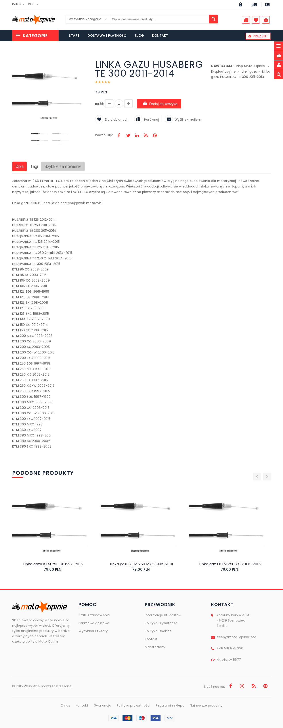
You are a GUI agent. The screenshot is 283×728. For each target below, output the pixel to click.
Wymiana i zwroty (93, 631)
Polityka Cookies (158, 631)
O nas (65, 705)
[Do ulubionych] (58, 526)
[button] (84, 60)
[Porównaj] (63, 526)
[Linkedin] (137, 136)
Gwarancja (102, 705)
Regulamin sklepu (170, 705)
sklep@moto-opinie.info (236, 637)
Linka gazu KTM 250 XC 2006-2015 (230, 564)
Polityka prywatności (133, 705)
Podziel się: (104, 135)
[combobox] (19, 4)
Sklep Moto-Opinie (250, 66)
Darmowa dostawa (93, 623)
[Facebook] (119, 136)
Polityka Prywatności (161, 623)
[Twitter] (128, 136)
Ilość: (99, 104)
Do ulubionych (117, 119)
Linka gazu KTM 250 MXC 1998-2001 (141, 564)
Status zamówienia (94, 615)
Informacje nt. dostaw (163, 615)
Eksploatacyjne (223, 71)
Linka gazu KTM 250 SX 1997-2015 (53, 564)
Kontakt (151, 639)
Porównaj (151, 119)
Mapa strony (155, 647)
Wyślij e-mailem (188, 119)
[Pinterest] (155, 136)
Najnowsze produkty (206, 705)
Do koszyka (49, 526)
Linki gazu (249, 71)
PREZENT (259, 36)
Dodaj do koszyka (163, 104)
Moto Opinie (48, 641)
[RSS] (146, 136)
